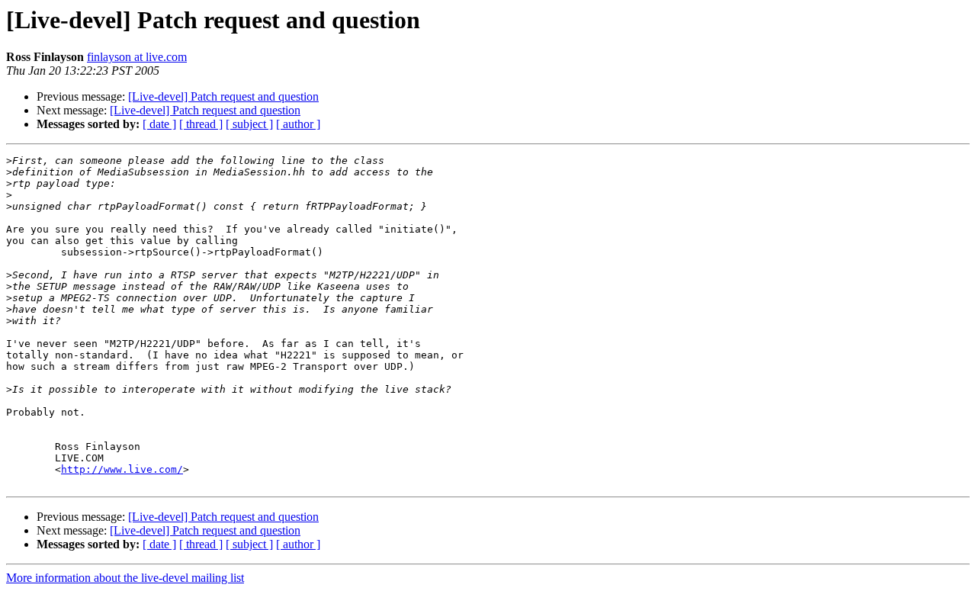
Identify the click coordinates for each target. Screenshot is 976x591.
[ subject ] (249, 123)
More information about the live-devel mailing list (125, 577)
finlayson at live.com (137, 56)
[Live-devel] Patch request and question (223, 96)
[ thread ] (201, 123)
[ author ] (298, 123)
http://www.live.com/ (122, 469)
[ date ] (159, 123)
